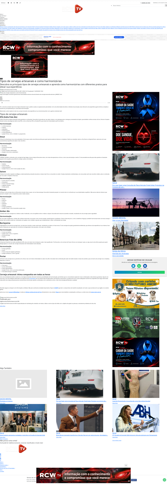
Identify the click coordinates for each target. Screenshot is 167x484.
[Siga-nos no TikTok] (0, 460)
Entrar (140, 272)
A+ (1, 99)
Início (1, 14)
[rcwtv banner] (83, 475)
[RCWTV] (72, 8)
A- (1, 97)
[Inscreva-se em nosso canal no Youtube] (0, 459)
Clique (57, 292)
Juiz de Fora (3, 16)
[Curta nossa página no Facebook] (0, 454)
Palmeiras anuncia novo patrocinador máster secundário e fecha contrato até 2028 (138, 28)
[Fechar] (126, 465)
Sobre (2, 463)
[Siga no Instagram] (11, 3)
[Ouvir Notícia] (2, 103)
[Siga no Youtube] (17, 3)
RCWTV (56, 288)
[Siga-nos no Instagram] (0, 455)
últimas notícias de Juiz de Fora (33, 292)
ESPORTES (3, 25)
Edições (2, 22)
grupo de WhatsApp (14, 292)
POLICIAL (2, 20)
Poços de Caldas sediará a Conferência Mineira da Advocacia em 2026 (114, 27)
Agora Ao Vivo (145, 2)
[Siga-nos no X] (0, 457)
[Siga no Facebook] (8, 3)
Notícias (2, 23)
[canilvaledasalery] (135, 293)
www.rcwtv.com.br (96, 292)
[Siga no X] (14, 3)
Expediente (3, 466)
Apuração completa (118, 37)
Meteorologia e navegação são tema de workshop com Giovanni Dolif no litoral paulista (21, 27)
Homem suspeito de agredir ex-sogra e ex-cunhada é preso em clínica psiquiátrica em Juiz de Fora (58, 30)
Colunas (2, 17)
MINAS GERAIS (4, 19)
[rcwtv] (47, 47)
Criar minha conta (116, 440)
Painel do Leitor (4, 465)
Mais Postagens (4, 439)
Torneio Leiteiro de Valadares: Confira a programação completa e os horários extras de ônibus (31, 28)
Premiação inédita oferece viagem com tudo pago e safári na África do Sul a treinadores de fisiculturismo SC (70, 27)
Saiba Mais (2, 306)
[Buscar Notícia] (166, 5)
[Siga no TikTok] (20, 3)
